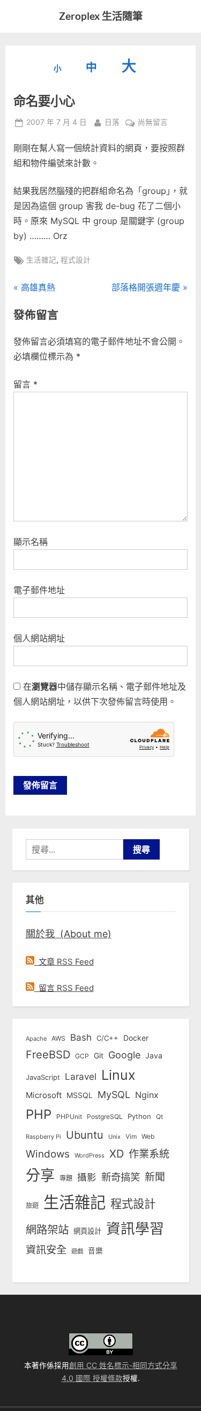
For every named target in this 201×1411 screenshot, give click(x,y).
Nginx (147, 1095)
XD (116, 1153)
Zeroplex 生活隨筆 (101, 16)
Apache (36, 1038)
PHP (38, 1114)
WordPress (90, 1155)
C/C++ (107, 1038)
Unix (114, 1136)
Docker (135, 1037)
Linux (118, 1075)
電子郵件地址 (39, 590)
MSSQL (79, 1095)
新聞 (155, 1177)
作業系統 (149, 1153)
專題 (65, 1178)
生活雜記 (41, 260)
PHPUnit (69, 1117)
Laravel (80, 1076)
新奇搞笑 (120, 1177)
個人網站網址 (39, 638)
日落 (112, 121)
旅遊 (32, 1205)
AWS (58, 1038)
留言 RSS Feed (64, 988)
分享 (40, 1175)
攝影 (86, 1177)
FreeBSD (48, 1054)
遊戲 (77, 1251)
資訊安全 (46, 1249)
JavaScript (43, 1077)
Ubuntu (84, 1135)
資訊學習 (135, 1228)
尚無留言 (153, 123)
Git (98, 1055)
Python (139, 1117)
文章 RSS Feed (64, 962)
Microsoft (44, 1095)
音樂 (95, 1250)
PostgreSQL (105, 1117)
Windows (48, 1153)
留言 (25, 384)
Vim (131, 1136)
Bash (81, 1037)
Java (153, 1055)
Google (124, 1055)
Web (148, 1136)
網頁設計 (87, 1231)
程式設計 (76, 260)
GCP (82, 1056)
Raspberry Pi (43, 1136)
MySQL (114, 1094)
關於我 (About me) (68, 933)
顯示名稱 (30, 541)
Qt (159, 1117)
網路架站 (47, 1229)
